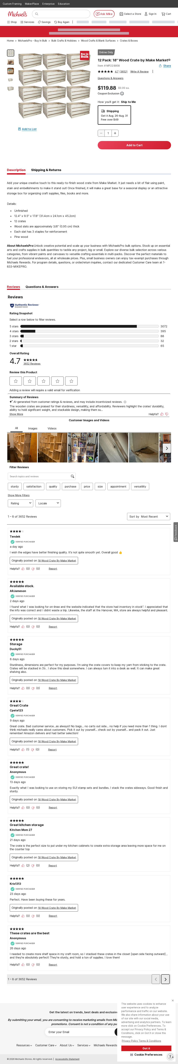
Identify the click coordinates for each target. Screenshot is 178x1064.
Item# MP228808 (109, 65)
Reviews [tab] (13, 287)
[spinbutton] (108, 133)
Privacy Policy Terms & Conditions (141, 1040)
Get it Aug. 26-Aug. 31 (114, 115)
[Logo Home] (17, 14)
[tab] (16, 170)
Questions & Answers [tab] (42, 287)
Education (64, 3)
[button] (146, 1054)
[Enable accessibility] (170, 1056)
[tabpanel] (89, 224)
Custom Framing (12, 3)
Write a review (139, 71)
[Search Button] (36, 14)
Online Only (106, 52)
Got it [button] (146, 1048)
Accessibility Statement (67, 1059)
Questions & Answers (110, 78)
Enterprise (48, 3)
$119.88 (107, 88)
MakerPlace (32, 3)
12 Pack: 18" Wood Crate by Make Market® (134, 60)
